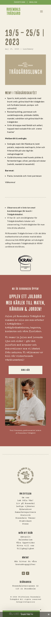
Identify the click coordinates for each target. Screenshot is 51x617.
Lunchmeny (28, 49)
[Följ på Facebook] (27, 573)
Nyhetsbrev (25, 509)
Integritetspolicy (25, 602)
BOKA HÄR (25, 370)
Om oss (25, 498)
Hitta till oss (25, 546)
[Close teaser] (40, 609)
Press (25, 524)
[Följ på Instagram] (23, 573)
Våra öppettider (25, 543)
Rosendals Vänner (25, 518)
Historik (25, 515)
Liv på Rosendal (25, 503)
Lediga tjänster (25, 506)
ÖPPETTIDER (19, 2)
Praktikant (25, 521)
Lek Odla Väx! (25, 500)
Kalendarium (25, 540)
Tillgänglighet (25, 549)
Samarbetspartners (25, 512)
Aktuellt (25, 537)
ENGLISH (33, 2)
